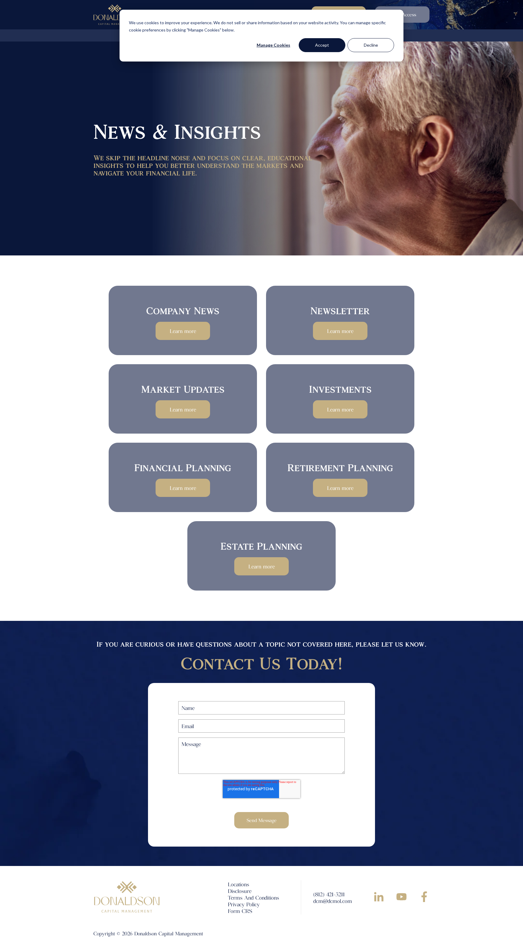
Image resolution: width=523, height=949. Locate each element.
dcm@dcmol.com (332, 900)
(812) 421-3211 (329, 894)
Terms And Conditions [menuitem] (253, 897)
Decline (371, 45)
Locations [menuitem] (238, 884)
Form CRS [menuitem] (240, 910)
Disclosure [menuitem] (240, 890)
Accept (322, 45)
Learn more (183, 331)
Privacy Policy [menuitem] (244, 904)
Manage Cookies (273, 45)
